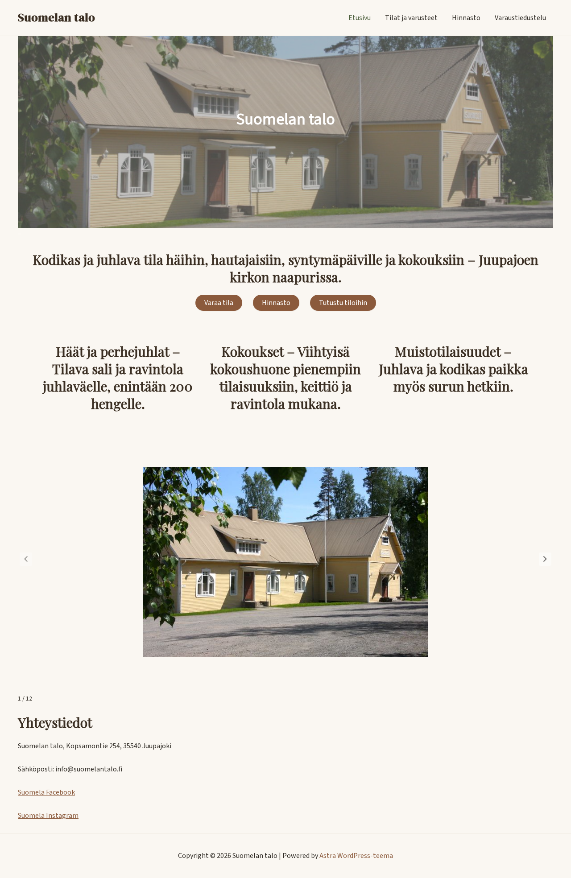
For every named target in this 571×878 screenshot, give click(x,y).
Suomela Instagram (48, 815)
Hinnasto (466, 18)
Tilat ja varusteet (411, 18)
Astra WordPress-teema (356, 856)
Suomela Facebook (46, 792)
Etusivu (359, 18)
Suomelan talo (56, 17)
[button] (545, 559)
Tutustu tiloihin (343, 303)
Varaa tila (218, 303)
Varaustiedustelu (520, 18)
